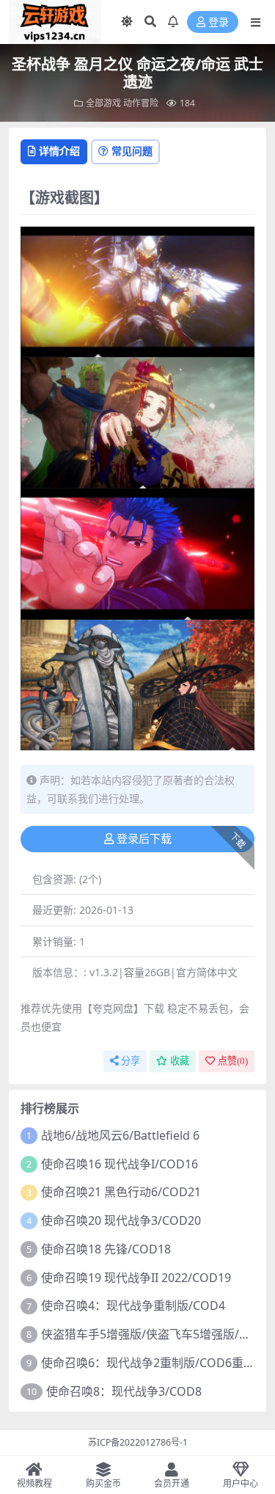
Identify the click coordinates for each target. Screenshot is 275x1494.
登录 (218, 22)
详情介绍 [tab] (59, 151)
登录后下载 (144, 839)
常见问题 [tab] (132, 151)
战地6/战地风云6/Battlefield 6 (120, 1135)
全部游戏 (103, 103)
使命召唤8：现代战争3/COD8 (124, 1391)
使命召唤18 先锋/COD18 (106, 1249)
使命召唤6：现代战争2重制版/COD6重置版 (154, 1363)
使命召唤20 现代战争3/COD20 (121, 1220)
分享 (130, 1060)
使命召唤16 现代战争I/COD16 (119, 1164)
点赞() (233, 1060)
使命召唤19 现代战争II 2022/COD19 (136, 1278)
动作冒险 (140, 103)
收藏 (179, 1060)
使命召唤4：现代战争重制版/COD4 (133, 1305)
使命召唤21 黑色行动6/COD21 (121, 1192)
